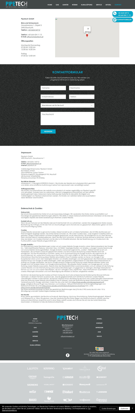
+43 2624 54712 (34, 30)
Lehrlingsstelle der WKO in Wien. (101, 355)
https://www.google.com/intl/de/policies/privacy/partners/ (63, 286)
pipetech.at (32, 165)
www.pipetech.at (58, 190)
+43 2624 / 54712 (33, 162)
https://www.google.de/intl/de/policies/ (35, 287)
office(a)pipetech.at (35, 37)
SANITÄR (35, 332)
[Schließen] (132, 408)
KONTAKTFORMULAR (124, 19)
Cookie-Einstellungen (109, 408)
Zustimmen (124, 408)
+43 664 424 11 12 (35, 35)
